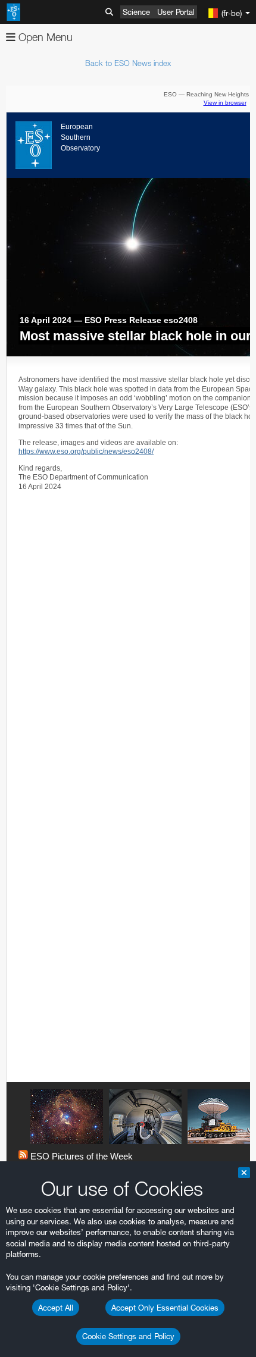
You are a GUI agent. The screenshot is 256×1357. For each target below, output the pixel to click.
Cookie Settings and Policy (128, 1336)
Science (136, 12)
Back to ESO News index (128, 63)
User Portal (176, 12)
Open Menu (44, 37)
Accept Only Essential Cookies (164, 1307)
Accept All (55, 1307)
